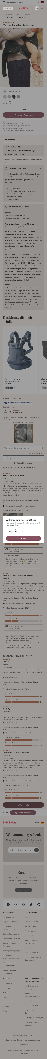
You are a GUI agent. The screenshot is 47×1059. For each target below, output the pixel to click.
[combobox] (23, 531)
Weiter (23, 538)
